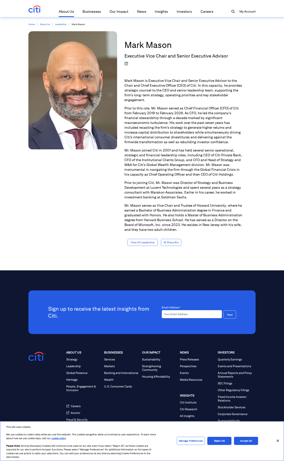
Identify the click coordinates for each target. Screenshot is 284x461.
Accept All (246, 440)
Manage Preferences (191, 440)
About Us (45, 24)
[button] (66, 13)
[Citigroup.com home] (37, 356)
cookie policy (58, 438)
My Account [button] (247, 11)
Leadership (60, 24)
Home (31, 24)
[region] (142, 441)
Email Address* (171, 307)
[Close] (278, 440)
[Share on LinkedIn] (129, 64)
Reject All (219, 440)
